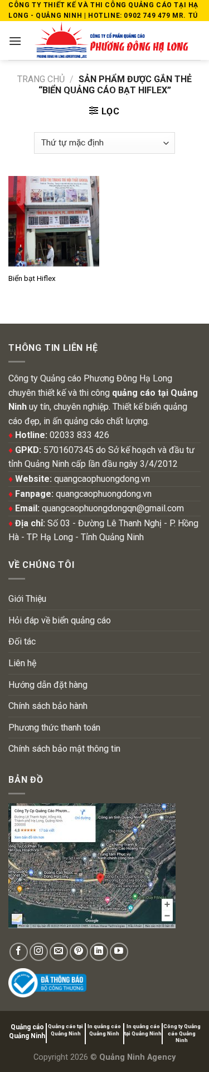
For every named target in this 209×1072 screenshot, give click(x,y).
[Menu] (15, 40)
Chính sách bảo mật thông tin (64, 748)
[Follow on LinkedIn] (99, 952)
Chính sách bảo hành (48, 706)
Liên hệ (22, 663)
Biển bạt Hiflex (32, 278)
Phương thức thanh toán (54, 727)
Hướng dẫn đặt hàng (48, 685)
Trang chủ (41, 79)
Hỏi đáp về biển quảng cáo (59, 620)
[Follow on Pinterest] (79, 952)
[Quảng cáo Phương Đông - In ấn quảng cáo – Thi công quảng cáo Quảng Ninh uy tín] (111, 40)
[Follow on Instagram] (39, 952)
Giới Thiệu (27, 598)
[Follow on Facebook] (18, 952)
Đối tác (22, 641)
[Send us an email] (59, 952)
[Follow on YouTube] (119, 952)
